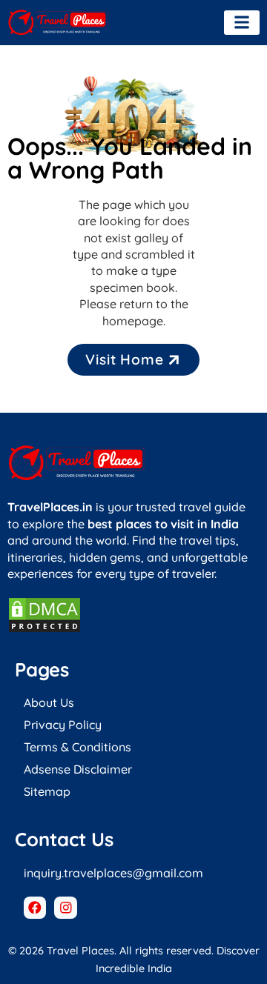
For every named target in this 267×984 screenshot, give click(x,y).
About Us (49, 702)
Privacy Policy (63, 724)
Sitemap (47, 791)
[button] (242, 22)
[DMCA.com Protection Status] (44, 629)
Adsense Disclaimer (78, 769)
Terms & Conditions (77, 746)
